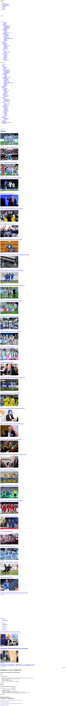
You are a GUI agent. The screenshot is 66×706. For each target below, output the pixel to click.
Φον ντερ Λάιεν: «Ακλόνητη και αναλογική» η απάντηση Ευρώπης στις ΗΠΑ (14, 254)
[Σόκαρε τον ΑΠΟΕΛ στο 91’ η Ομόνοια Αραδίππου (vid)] (18, 175)
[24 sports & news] (5, 620)
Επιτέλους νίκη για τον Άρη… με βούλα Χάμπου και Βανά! (11, 500)
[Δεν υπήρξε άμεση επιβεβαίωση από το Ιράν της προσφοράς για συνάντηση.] (18, 467)
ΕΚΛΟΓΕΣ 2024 (6, 26)
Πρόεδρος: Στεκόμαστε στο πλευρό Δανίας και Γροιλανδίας (11, 239)
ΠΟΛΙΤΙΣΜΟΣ (4, 44)
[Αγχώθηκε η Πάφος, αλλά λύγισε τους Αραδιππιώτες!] (18, 390)
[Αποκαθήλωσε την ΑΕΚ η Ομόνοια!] (18, 359)
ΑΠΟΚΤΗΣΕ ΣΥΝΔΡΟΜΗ (4, 701)
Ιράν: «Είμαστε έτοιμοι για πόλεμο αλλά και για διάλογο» (11, 439)
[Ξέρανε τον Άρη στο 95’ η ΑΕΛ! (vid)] (18, 221)
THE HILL (5, 60)
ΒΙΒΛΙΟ (5, 48)
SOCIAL (5, 52)
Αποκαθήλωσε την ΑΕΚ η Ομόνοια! (7, 362)
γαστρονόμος (4, 6)
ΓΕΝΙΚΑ (5, 108)
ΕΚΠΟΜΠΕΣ (4, 117)
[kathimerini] (4, 623)
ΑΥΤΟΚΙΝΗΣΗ (6, 105)
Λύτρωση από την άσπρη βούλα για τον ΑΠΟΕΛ (9, 485)
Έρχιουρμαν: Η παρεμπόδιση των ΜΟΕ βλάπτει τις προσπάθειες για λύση (17, 664)
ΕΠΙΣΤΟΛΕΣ (4, 123)
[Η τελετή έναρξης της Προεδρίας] (18, 528)
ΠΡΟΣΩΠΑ (5, 110)
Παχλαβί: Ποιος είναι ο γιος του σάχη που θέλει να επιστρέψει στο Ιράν (13, 454)
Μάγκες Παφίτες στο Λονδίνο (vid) (6, 193)
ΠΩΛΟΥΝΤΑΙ (6, 99)
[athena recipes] (4, 627)
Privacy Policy (11, 631)
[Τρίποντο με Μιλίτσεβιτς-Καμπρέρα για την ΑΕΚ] (18, 313)
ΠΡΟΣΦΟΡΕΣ (4, 121)
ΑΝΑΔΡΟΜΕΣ (6, 109)
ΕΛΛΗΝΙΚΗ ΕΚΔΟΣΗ (5, 4)
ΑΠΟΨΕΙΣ (3, 58)
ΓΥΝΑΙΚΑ (5, 54)
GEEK (3, 49)
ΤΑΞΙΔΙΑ (5, 56)
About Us (14, 631)
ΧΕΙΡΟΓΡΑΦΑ (6, 94)
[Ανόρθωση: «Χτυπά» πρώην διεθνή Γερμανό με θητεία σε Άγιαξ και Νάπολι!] (18, 590)
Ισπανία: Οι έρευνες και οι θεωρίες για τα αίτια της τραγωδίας (11, 270)
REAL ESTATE (6, 35)
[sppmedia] (2, 618)
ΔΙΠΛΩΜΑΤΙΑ (6, 28)
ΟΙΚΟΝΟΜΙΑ (6, 34)
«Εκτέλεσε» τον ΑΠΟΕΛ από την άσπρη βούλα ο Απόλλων (11, 300)
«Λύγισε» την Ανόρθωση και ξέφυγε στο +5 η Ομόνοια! (10, 331)
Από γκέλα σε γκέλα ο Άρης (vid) (6, 577)
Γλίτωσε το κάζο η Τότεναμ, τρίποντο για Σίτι (8, 162)
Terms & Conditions (5, 631)
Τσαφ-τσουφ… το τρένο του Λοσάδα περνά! (8, 147)
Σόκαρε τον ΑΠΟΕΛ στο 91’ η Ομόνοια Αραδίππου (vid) (10, 177)
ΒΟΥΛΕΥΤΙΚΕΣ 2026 (7, 25)
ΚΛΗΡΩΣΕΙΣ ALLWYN (7, 32)
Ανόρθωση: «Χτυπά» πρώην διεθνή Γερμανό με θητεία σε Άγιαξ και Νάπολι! (14, 592)
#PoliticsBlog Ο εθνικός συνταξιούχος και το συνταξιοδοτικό (14, 648)
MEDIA (3, 116)
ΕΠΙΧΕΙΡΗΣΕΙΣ (6, 80)
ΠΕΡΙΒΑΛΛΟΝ (6, 111)
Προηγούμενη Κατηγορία (4, 650)
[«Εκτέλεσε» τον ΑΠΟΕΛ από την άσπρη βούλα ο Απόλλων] (18, 298)
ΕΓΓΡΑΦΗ (2, 682)
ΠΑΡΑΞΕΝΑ (6, 43)
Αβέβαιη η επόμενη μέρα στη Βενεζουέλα (7, 546)
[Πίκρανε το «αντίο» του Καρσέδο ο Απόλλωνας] (18, 559)
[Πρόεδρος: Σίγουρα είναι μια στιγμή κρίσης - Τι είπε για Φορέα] (18, 421)
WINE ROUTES (6, 118)
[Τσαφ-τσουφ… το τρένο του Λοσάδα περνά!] (18, 144)
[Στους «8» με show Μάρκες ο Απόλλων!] (18, 344)
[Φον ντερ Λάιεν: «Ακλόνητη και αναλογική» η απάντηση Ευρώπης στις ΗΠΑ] (18, 252)
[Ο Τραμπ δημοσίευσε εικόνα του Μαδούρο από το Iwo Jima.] (18, 544)
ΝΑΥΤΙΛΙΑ (5, 85)
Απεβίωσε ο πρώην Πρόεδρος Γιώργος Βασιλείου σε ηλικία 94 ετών (12, 377)
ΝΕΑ (4, 50)
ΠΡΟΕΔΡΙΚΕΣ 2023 (7, 27)
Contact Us (18, 631)
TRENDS (5, 39)
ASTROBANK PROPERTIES (8, 38)
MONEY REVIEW (7, 37)
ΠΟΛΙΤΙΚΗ (4, 24)
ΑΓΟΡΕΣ (5, 81)
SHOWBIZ (5, 55)
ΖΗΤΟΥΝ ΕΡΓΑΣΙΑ (7, 100)
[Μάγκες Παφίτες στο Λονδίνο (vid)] (18, 190)
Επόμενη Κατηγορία (3, 666)
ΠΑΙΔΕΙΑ (5, 67)
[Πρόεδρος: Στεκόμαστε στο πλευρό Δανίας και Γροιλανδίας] (18, 236)
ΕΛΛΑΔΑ (5, 31)
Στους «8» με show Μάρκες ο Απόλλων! (7, 346)
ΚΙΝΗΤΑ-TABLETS (7, 51)
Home (1, 631)
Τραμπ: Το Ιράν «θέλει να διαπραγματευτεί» (8, 469)
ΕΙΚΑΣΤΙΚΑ (6, 47)
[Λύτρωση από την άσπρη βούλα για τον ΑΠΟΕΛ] (18, 482)
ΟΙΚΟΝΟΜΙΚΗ (4, 33)
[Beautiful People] (5, 624)
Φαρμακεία (3, 7)
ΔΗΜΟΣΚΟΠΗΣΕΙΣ (7, 72)
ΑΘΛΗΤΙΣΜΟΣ (4, 29)
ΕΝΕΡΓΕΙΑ (5, 40)
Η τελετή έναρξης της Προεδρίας (6, 531)
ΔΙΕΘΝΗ (5, 76)
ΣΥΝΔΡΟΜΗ (2, 694)
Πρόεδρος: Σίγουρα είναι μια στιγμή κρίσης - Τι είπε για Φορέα (12, 423)
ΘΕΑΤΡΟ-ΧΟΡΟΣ (6, 45)
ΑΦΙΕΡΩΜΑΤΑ (4, 106)
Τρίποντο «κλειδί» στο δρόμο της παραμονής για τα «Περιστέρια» (12, 285)
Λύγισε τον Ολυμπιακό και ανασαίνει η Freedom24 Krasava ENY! (12, 408)
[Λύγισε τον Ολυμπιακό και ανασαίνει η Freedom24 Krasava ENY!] (18, 405)
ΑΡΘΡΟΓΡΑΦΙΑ (6, 59)
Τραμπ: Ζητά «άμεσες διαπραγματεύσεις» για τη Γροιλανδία (11, 208)
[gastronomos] (4, 628)
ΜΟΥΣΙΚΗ (5, 46)
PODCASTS (6, 119)
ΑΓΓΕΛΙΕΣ (4, 98)
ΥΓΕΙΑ (5, 68)
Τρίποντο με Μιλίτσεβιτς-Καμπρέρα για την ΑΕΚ (9, 316)
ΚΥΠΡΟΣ (3, 22)
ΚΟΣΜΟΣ (3, 42)
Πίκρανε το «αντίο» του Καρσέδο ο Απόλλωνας (9, 562)
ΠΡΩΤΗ (3, 65)
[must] (3, 622)
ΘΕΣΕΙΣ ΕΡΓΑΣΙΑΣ (7, 101)
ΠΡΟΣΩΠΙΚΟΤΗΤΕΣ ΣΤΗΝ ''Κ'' (7, 122)
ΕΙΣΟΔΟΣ (3, 9)
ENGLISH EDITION (5, 5)
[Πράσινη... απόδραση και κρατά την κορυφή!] (18, 513)
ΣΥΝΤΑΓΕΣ (6, 57)
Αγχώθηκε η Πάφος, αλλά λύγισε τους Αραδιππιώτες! (10, 393)
